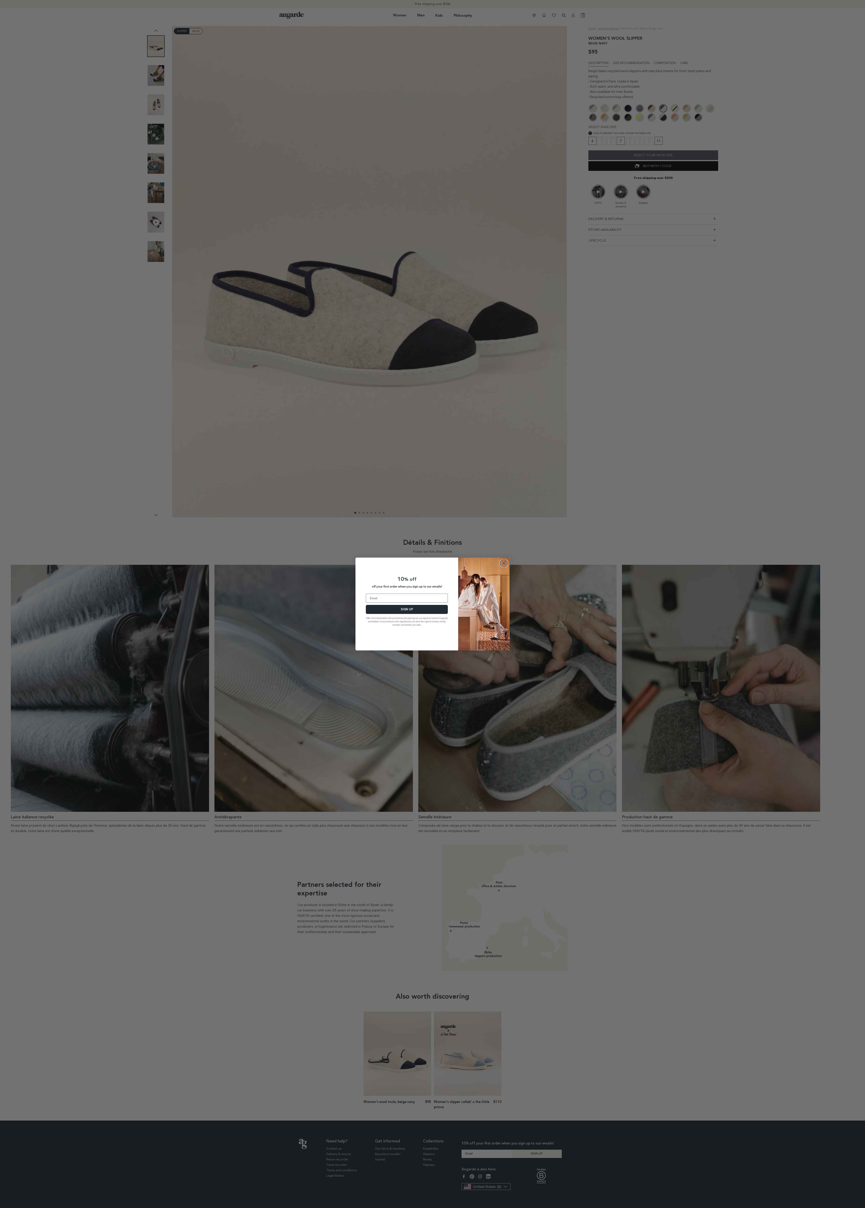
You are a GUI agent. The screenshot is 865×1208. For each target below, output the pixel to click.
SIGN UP (407, 609)
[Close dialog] (504, 563)
